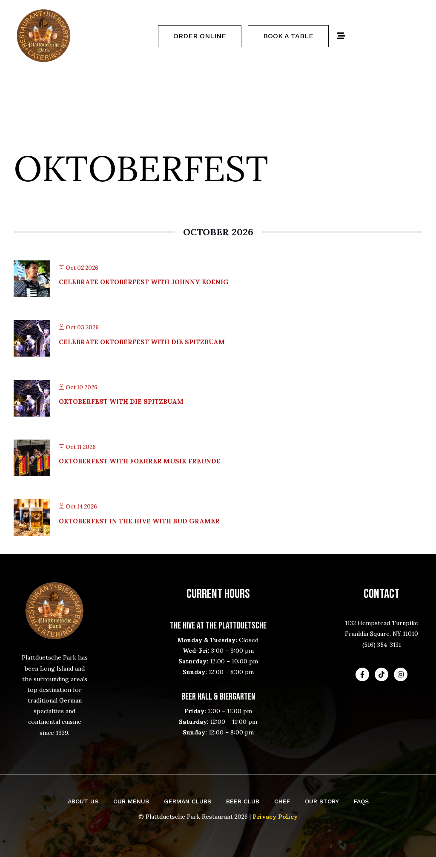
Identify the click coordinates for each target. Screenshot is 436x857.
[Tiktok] (381, 674)
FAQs (361, 801)
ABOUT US (83, 801)
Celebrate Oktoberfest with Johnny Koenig (144, 282)
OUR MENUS (131, 801)
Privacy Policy (275, 816)
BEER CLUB (242, 801)
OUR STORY (322, 801)
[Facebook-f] (362, 674)
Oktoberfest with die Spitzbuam (121, 401)
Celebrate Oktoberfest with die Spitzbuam (142, 342)
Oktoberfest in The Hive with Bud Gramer (139, 521)
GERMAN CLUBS (187, 801)
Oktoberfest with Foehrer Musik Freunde (140, 461)
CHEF (282, 801)
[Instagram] (400, 674)
